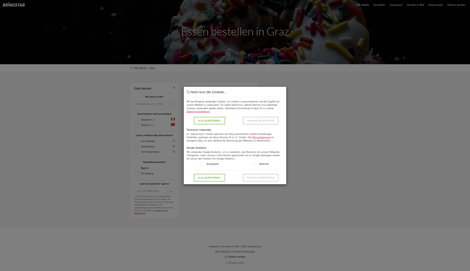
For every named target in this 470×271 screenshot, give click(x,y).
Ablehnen (263, 164)
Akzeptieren (212, 164)
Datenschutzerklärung (198, 111)
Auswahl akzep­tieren (260, 120)
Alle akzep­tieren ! (209, 120)
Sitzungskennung (261, 137)
